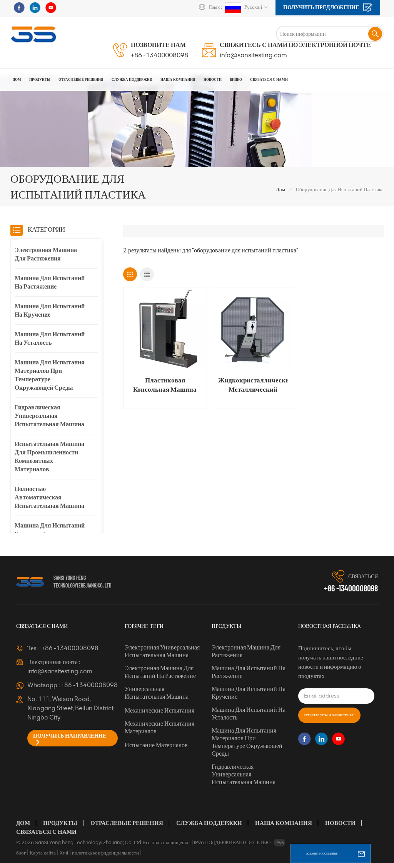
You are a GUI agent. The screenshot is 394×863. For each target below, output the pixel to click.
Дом (17, 79)
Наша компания (283, 823)
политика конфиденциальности (105, 853)
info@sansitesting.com (253, 55)
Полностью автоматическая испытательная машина (49, 497)
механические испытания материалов (159, 727)
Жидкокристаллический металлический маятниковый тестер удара (253, 385)
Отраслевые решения (81, 79)
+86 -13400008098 (159, 55)
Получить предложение (321, 7)
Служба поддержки (209, 823)
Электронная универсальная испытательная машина (162, 651)
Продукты (39, 79)
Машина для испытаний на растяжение (50, 282)
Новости (213, 79)
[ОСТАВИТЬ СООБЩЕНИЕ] (361, 853)
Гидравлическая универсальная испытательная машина (49, 416)
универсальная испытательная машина (157, 692)
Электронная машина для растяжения (46, 254)
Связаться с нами (269, 79)
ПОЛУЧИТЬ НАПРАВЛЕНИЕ (69, 736)
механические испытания (159, 710)
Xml (64, 853)
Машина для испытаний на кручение (50, 310)
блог (21, 853)
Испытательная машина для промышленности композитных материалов (49, 456)
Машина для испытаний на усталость (50, 338)
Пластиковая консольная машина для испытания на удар (165, 385)
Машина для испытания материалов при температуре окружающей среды (50, 375)
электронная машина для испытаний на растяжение (160, 671)
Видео (236, 79)
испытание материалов (156, 745)
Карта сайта (43, 853)
